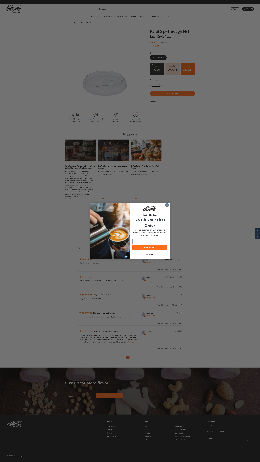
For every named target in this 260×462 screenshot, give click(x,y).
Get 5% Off (149, 247)
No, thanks (150, 254)
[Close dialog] (167, 205)
